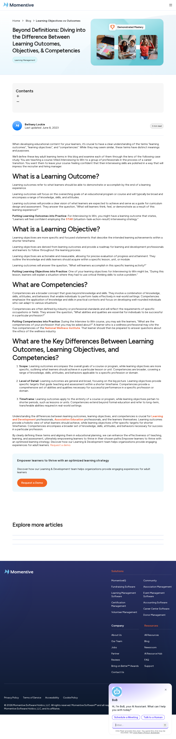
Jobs (114, 647)
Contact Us (117, 672)
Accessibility (52, 697)
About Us (116, 635)
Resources (151, 625)
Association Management (157, 586)
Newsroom (150, 647)
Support (149, 666)
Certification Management (118, 604)
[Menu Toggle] (170, 5)
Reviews (115, 659)
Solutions (117, 571)
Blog (28, 20)
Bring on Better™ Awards (125, 666)
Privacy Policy (11, 697)
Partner (115, 653)
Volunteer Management (124, 612)
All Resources (151, 635)
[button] (88, 96)
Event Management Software (154, 594)
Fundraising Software (123, 586)
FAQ (146, 659)
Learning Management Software (123, 594)
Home (16, 20)
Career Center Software (156, 608)
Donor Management (154, 614)
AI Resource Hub (153, 653)
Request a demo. (60, 445)
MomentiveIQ (118, 580)
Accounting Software (155, 602)
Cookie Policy (70, 697)
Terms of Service (32, 697)
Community (150, 580)
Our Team (116, 641)
